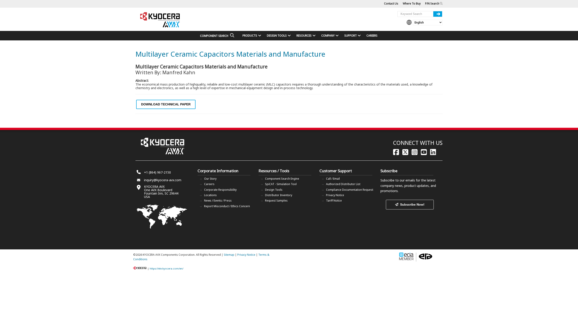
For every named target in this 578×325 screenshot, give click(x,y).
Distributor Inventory (278, 195)
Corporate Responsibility (220, 190)
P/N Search (432, 3)
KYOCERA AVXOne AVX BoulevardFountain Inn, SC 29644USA (161, 191)
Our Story (210, 179)
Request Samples (276, 200)
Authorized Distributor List (343, 184)
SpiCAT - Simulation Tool (281, 184)
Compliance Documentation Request (349, 190)
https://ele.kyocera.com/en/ (166, 268)
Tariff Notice (334, 200)
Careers (209, 184)
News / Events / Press (218, 200)
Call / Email (333, 179)
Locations (210, 195)
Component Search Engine (282, 179)
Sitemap (229, 255)
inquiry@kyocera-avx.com (162, 180)
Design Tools (273, 190)
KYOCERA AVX (160, 20)
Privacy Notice (335, 195)
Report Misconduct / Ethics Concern (227, 206)
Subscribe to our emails (397, 180)
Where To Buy (412, 3)
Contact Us (391, 3)
